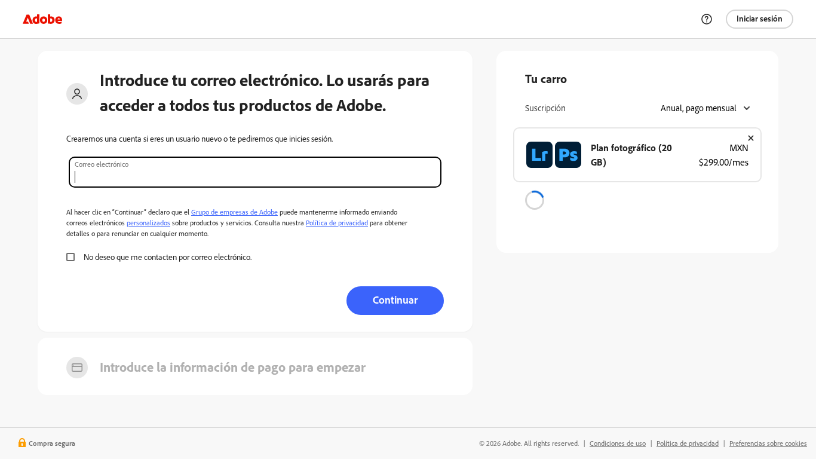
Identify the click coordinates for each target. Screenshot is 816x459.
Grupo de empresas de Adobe (234, 211)
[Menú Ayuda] (706, 19)
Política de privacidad (337, 222)
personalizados (148, 222)
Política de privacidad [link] (688, 443)
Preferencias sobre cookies (768, 443)
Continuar (395, 299)
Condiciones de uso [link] (618, 443)
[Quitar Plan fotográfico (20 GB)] (750, 138)
